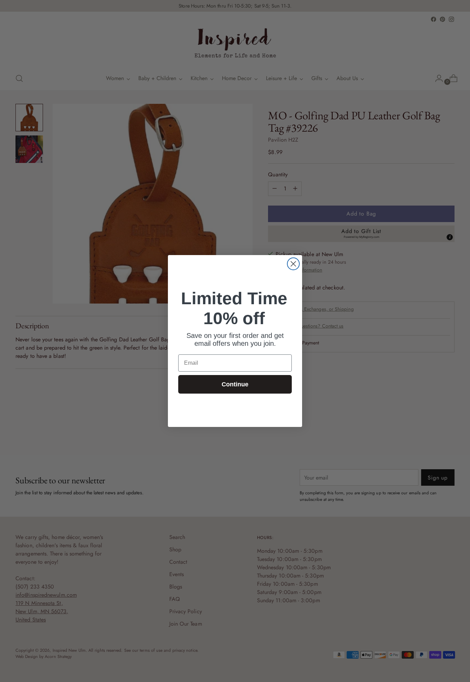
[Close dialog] (293, 264)
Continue (235, 384)
